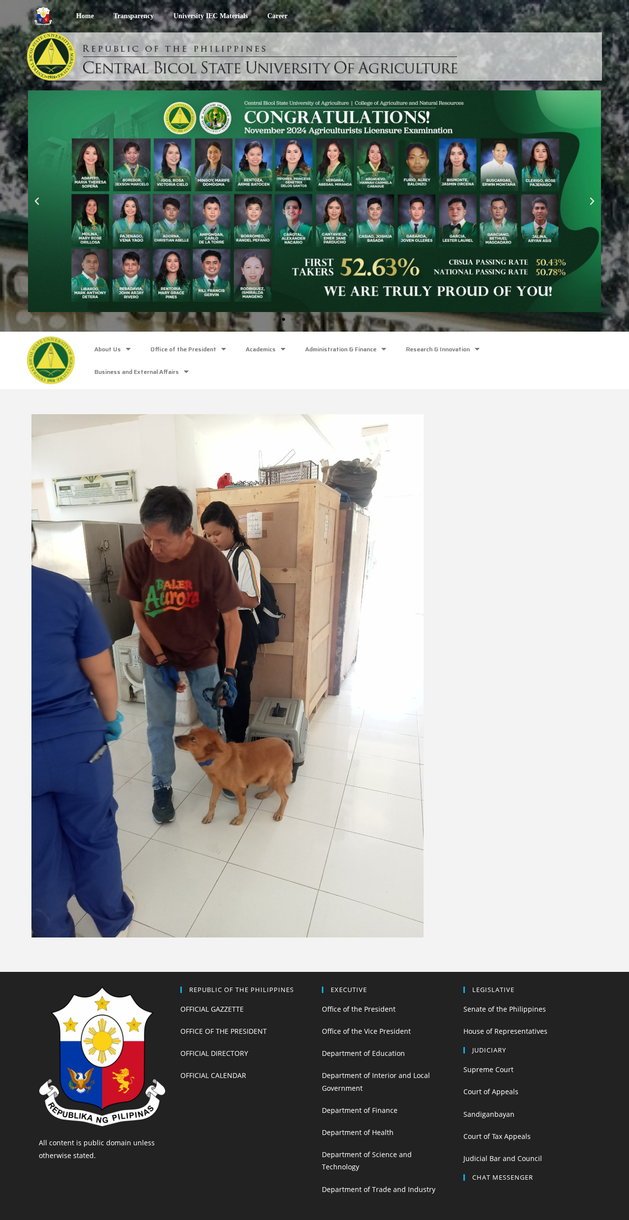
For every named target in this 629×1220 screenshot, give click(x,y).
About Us (107, 349)
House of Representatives (505, 1031)
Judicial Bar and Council (502, 1158)
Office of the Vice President (366, 1031)
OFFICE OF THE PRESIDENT (223, 1031)
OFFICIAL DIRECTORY (214, 1053)
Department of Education (363, 1053)
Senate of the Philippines (504, 1009)
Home (85, 16)
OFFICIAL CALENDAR (213, 1075)
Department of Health (358, 1132)
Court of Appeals (490, 1091)
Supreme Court (488, 1069)
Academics (261, 349)
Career (277, 16)
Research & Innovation (438, 349)
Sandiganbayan (489, 1114)
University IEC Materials (210, 16)
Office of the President (183, 349)
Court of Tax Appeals (497, 1136)
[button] (274, 319)
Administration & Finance (340, 349)
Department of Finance (360, 1110)
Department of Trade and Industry (378, 1189)
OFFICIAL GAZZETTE (212, 1009)
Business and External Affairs (136, 371)
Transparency (134, 16)
